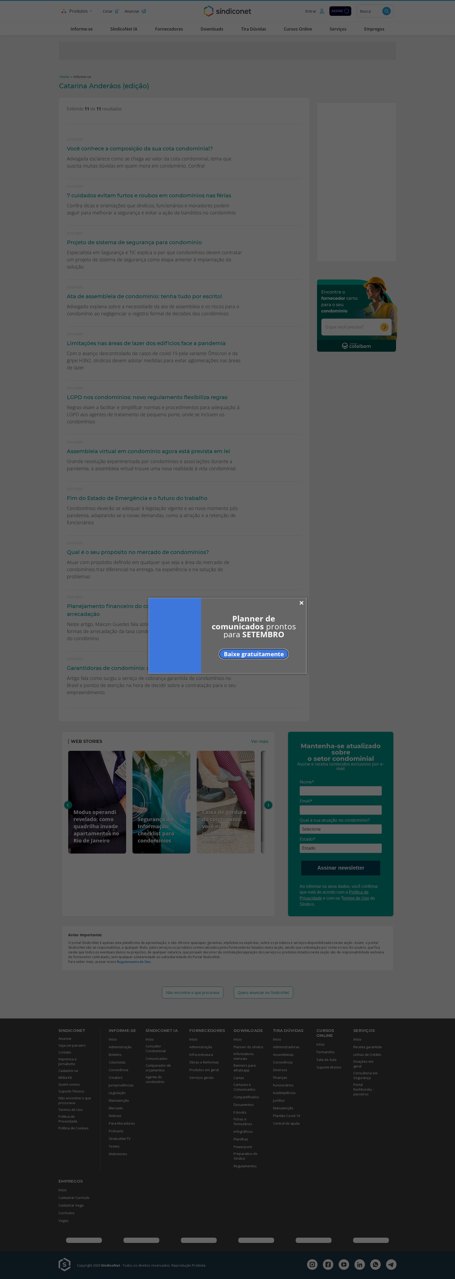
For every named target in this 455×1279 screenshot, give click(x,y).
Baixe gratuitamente (254, 654)
